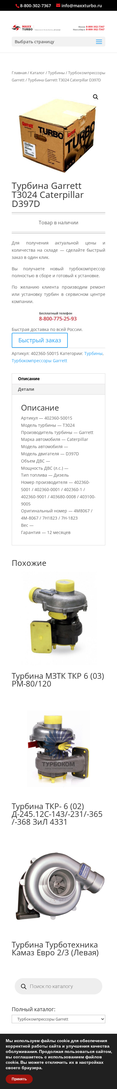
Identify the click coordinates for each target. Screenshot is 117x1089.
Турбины (56, 72)
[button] (95, 97)
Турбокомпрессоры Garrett (39, 360)
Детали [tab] (26, 389)
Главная (19, 72)
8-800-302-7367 (35, 5)
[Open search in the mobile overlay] (58, 986)
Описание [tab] (29, 378)
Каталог (37, 72)
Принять (19, 1079)
